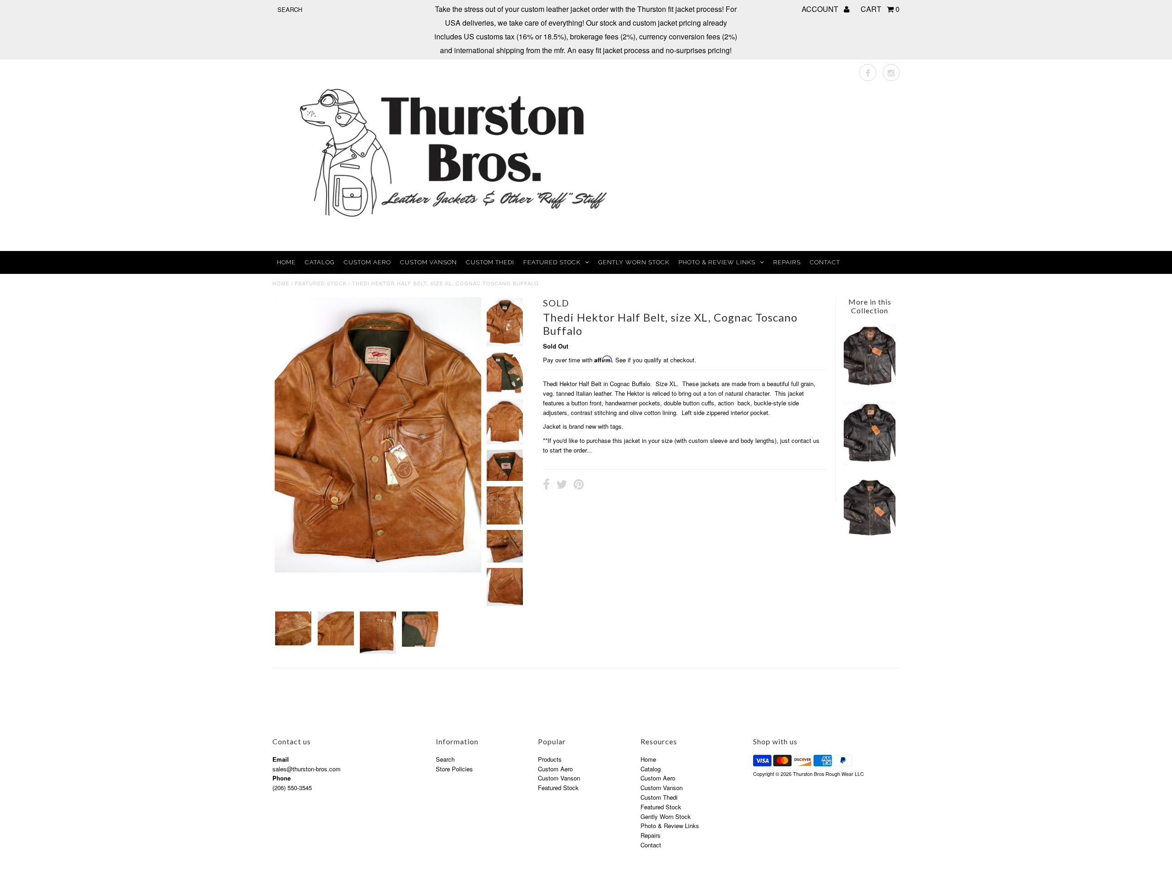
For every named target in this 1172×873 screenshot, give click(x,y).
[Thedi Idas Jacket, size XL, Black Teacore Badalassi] (869, 462)
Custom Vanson (428, 262)
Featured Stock (552, 262)
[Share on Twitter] (561, 485)
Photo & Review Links (716, 262)
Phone (281, 778)
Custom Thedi (490, 262)
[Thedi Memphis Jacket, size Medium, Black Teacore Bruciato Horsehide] (869, 537)
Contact (825, 262)
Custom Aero (367, 262)
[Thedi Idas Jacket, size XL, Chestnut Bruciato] (869, 386)
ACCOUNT (821, 9)
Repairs (787, 262)
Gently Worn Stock (633, 262)
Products (550, 759)
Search (445, 759)
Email (280, 759)
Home (286, 262)
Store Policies (454, 768)
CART (880, 9)
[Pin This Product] (579, 485)
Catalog (320, 262)
